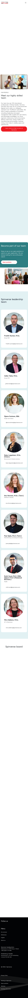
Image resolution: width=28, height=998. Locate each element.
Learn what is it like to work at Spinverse (14, 129)
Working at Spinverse (6, 980)
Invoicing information (6, 988)
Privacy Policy (4, 975)
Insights (3, 937)
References (3, 934)
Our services (4, 932)
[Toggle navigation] (25, 2)
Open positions (4, 983)
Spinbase (3, 986)
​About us (3, 940)
